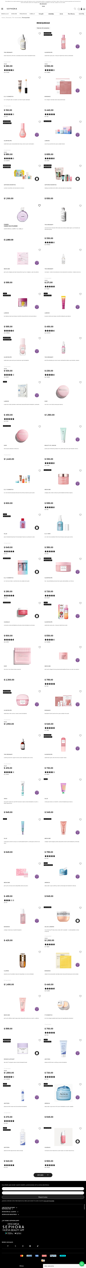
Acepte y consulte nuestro (43, 34)
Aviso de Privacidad (50, 35)
